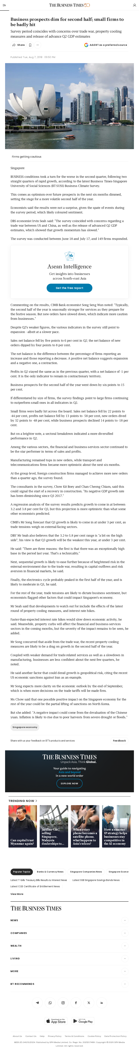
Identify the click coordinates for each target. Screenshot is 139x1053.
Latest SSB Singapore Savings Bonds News (96, 880)
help (42, 1036)
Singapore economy (25, 727)
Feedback (119, 740)
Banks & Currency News (50, 871)
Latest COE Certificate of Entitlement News (35, 886)
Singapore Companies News (86, 871)
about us (17, 1036)
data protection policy (115, 1036)
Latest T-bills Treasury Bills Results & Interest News (39, 880)
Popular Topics (21, 871)
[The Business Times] (66, 5)
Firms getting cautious (26, 157)
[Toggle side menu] (4, 5)
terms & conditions (74, 1036)
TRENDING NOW (21, 801)
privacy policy (54, 1036)
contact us (30, 1036)
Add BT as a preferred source (108, 45)
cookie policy (94, 1036)
